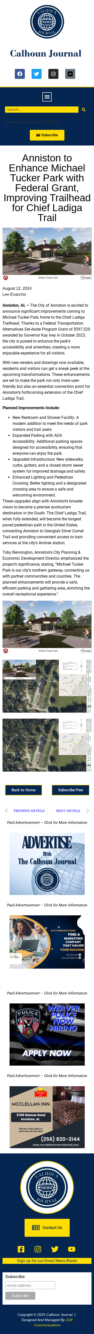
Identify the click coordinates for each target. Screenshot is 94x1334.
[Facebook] (20, 74)
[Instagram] (53, 74)
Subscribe (15, 1277)
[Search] (83, 109)
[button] (47, 96)
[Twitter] (37, 74)
